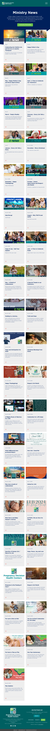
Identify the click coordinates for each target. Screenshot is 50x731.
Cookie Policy (44, 722)
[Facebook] (11, 726)
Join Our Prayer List (37, 710)
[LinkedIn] (15, 726)
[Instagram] (13, 726)
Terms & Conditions (30, 722)
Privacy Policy (38, 722)
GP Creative (41, 724)
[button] (37, 720)
